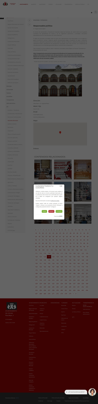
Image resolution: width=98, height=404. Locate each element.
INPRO (60, 216)
